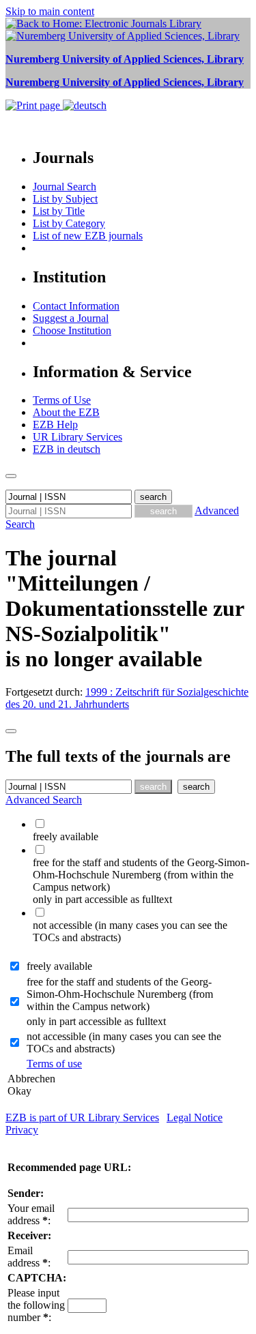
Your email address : (31, 1214)
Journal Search (64, 186)
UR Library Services (77, 437)
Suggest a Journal (71, 318)
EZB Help (55, 424)
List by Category (69, 223)
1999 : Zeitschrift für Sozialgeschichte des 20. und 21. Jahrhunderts (126, 698)
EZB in (66, 449)
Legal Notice (195, 1117)
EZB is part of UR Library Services (82, 1117)
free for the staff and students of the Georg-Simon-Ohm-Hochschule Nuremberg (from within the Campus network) (120, 994)
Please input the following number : (36, 1305)
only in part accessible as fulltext (96, 1021)
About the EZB (66, 412)
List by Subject (65, 199)
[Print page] (34, 105)
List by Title (59, 211)
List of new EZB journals (88, 235)
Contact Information (76, 306)
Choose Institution (72, 330)
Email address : (29, 1257)
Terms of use (54, 1063)
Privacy (21, 1130)
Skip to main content (49, 11)
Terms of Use (62, 400)
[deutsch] (84, 105)
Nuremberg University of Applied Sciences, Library (124, 59)
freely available (59, 966)
